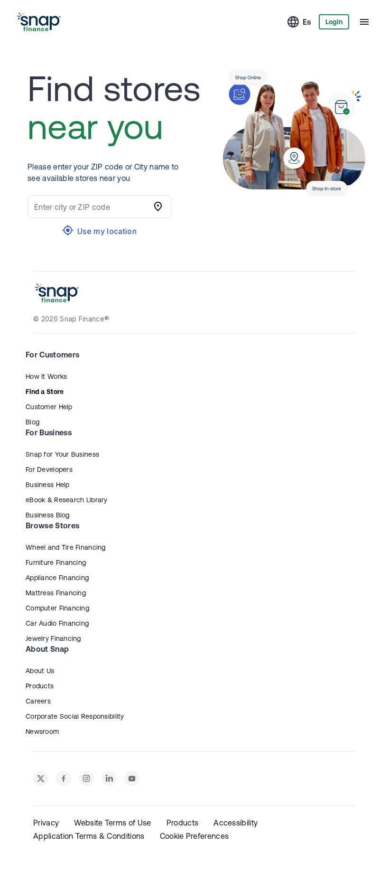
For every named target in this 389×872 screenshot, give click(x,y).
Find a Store (45, 391)
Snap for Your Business (62, 454)
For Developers (49, 469)
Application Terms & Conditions (89, 836)
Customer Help (49, 407)
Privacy (46, 822)
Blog (32, 422)
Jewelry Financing (53, 638)
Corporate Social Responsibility (75, 716)
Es (307, 22)
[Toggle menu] (364, 22)
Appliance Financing (57, 577)
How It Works (46, 376)
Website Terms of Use (112, 822)
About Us (40, 671)
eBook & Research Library (67, 500)
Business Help (48, 484)
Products (40, 686)
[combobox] (90, 206)
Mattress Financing (56, 593)
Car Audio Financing (57, 623)
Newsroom (42, 731)
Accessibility (235, 822)
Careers (38, 701)
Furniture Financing (56, 562)
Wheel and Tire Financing (66, 547)
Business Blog (48, 515)
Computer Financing (57, 608)
